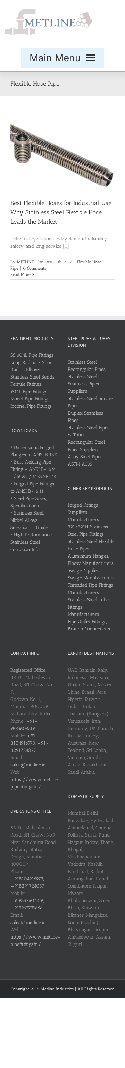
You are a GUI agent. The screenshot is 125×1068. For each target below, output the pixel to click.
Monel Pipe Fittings (29, 399)
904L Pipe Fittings (28, 392)
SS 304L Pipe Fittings (31, 355)
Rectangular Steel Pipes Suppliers (86, 445)
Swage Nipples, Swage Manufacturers (91, 574)
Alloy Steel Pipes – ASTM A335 (87, 460)
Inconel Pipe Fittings (31, 406)
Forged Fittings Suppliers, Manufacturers (83, 512)
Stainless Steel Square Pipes (90, 402)
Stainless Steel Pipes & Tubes (88, 431)
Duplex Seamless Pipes (85, 416)
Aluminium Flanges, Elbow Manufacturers (91, 559)
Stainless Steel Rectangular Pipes (87, 365)
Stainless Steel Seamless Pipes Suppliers (83, 384)
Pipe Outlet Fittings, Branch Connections (89, 625)
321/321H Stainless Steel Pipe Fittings (88, 530)
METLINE (25, 262)
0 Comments (34, 268)
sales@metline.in (28, 765)
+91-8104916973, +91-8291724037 (29, 743)
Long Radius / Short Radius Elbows (31, 366)
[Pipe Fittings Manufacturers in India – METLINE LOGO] (48, 11)
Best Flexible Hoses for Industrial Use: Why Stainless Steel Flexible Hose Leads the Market (61, 212)
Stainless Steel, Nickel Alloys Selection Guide (29, 520)
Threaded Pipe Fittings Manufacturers (90, 588)
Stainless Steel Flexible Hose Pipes (91, 545)
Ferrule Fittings (25, 384)
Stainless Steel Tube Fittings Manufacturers (88, 607)
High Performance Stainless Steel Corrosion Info (31, 542)
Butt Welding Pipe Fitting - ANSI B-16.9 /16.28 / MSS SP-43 (33, 469)
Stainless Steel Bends (32, 377)
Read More (20, 274)
